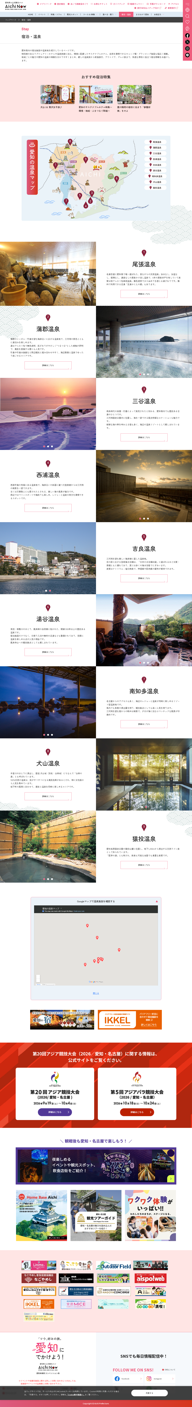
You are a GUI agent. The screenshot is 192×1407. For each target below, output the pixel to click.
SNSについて (170, 1369)
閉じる (96, 993)
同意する (149, 1393)
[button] (140, 374)
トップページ (10, 19)
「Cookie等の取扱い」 (75, 1394)
